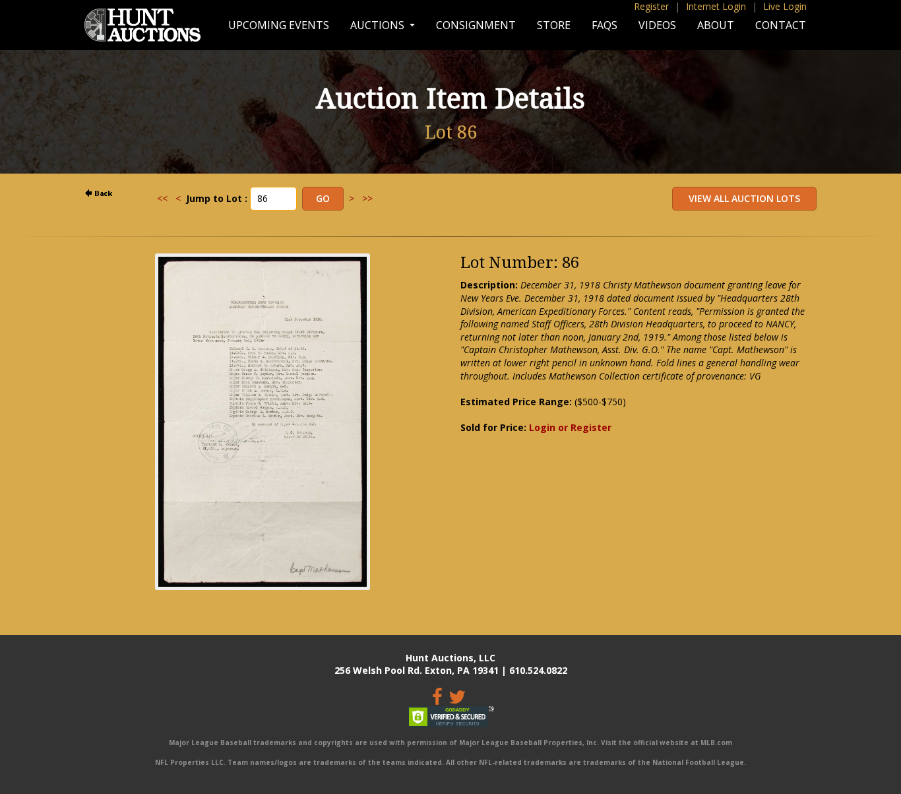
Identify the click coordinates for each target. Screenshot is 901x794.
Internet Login (716, 6)
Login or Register (570, 427)
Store (554, 25)
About (715, 25)
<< (162, 198)
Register (651, 6)
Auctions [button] (378, 25)
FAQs (604, 25)
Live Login (785, 6)
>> (367, 198)
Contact (780, 25)
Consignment (476, 25)
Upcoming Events (278, 25)
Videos (657, 25)
